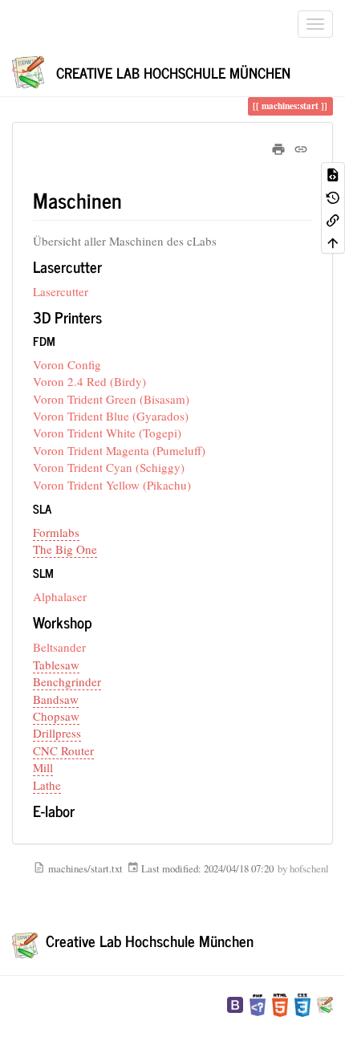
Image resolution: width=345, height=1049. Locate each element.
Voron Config (67, 364)
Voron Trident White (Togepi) (107, 433)
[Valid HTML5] (280, 1003)
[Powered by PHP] (258, 1003)
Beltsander (59, 647)
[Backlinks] (333, 219)
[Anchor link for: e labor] (82, 810)
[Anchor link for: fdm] (61, 341)
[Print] (278, 147)
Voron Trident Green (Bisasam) (111, 399)
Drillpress (57, 733)
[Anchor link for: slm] (60, 573)
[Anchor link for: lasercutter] (109, 266)
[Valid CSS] (302, 1003)
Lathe (47, 785)
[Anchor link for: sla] (57, 508)
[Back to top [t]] (333, 241)
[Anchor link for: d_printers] (109, 316)
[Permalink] (301, 147)
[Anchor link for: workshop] (100, 621)
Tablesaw (56, 665)
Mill (43, 767)
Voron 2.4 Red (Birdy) (89, 381)
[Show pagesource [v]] (333, 173)
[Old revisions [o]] (333, 196)
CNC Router (63, 750)
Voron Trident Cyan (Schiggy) (109, 467)
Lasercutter (60, 291)
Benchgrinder (67, 681)
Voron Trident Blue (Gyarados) (111, 416)
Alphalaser (60, 596)
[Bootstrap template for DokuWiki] (235, 1003)
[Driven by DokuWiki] (325, 1003)
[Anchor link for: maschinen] (132, 199)
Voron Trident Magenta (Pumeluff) (119, 450)
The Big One (65, 549)
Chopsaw (56, 716)
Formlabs (56, 532)
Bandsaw (56, 699)
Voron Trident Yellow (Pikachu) (112, 485)
